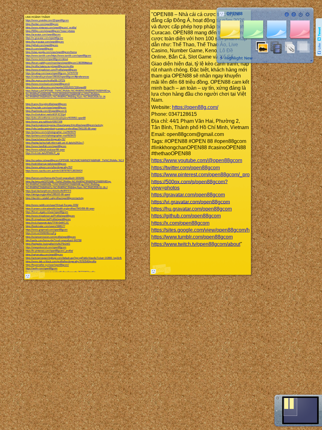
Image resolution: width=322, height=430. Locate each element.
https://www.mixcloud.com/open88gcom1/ (47, 83)
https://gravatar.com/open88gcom (43, 34)
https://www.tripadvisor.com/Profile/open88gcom (51, 69)
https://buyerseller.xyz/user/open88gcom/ (47, 265)
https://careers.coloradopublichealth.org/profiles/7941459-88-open (59, 208)
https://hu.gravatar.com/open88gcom (44, 41)
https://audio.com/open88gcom (41, 268)
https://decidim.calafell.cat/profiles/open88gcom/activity (54, 198)
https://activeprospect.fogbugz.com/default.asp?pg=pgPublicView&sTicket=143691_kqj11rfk (73, 258)
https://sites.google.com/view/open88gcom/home (51, 52)
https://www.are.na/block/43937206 (43, 121)
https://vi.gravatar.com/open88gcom (44, 38)
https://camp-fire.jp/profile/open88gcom (46, 104)
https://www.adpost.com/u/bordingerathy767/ (48, 167)
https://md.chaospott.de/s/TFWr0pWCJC (47, 222)
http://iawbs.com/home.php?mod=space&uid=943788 (53, 240)
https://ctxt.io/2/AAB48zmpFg (40, 233)
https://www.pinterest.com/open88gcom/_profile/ (50, 27)
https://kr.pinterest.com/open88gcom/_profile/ (49, 251)
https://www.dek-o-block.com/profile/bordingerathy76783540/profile (60, 261)
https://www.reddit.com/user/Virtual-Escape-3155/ (51, 205)
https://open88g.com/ (195, 107)
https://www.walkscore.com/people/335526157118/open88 (55, 87)
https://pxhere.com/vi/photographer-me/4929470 (50, 132)
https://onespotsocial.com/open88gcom (45, 247)
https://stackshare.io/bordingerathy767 (45, 139)
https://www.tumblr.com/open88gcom (192, 237)
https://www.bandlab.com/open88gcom (45, 146)
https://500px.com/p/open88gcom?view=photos (50, 31)
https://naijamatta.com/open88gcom (44, 254)
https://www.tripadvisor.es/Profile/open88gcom (50, 215)
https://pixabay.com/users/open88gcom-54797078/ (51, 73)
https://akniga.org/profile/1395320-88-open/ (47, 194)
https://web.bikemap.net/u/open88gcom (45, 163)
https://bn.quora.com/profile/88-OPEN (45, 80)
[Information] (286, 14)
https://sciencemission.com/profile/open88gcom (50, 236)
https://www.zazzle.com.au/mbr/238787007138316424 (53, 171)
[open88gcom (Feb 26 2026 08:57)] (27, 276)
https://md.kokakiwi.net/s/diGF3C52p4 (45, 114)
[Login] (300, 14)
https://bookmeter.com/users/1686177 (45, 226)
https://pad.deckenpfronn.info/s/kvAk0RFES (48, 191)
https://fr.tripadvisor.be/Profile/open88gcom (48, 219)
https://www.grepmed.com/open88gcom (46, 230)
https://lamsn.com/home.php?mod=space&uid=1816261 (54, 178)
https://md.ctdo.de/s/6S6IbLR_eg (42, 153)
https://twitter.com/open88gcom (41, 24)
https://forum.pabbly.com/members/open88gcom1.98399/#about (58, 62)
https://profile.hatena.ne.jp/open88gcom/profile (49, 66)
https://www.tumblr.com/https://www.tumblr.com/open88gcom (58, 55)
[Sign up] (307, 14)
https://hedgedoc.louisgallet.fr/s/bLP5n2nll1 (47, 243)
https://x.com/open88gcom (39, 48)
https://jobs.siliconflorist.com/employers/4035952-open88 (55, 118)
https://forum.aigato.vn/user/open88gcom (46, 212)
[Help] (293, 14)
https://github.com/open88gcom (41, 45)
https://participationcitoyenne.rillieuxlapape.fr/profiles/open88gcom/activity (64, 125)
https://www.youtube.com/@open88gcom (47, 20)
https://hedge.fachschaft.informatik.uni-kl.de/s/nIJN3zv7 (54, 142)
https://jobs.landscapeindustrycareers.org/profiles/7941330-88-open (60, 128)
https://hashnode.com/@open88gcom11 (46, 111)
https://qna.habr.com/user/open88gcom (45, 107)
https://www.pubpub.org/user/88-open (45, 150)
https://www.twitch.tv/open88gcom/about (46, 59)
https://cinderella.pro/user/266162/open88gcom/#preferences (57, 77)
